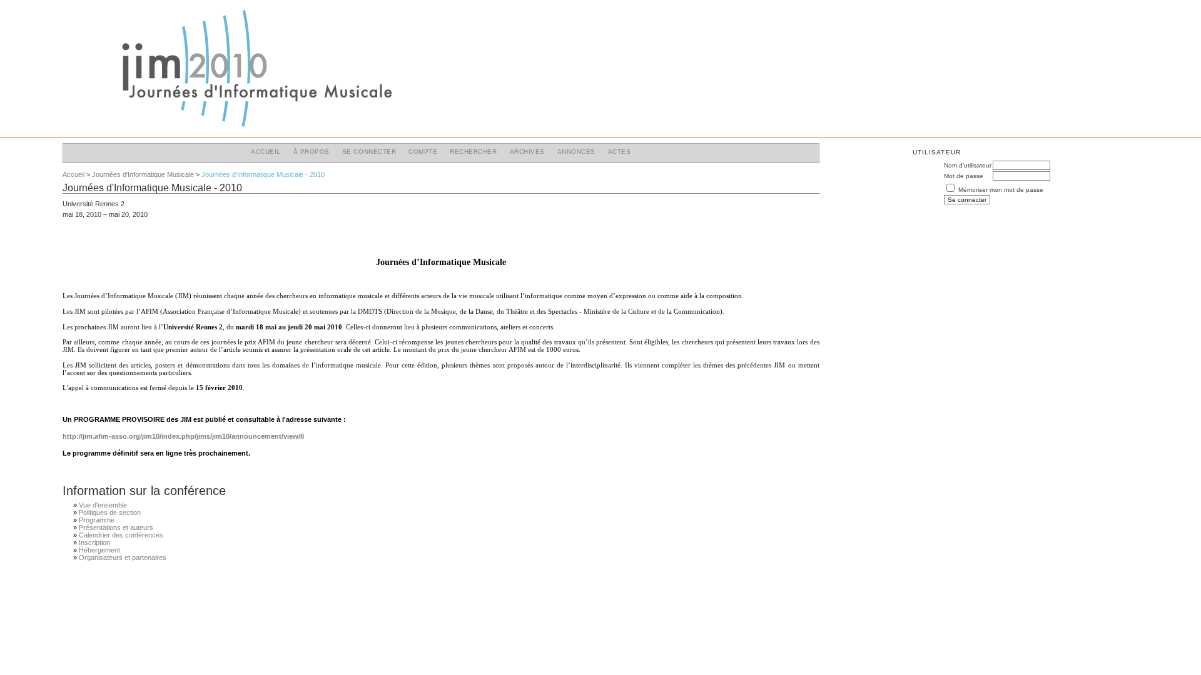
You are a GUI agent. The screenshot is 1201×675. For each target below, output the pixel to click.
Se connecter (369, 151)
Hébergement (99, 550)
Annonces (576, 151)
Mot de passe (963, 175)
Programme (96, 520)
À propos (311, 151)
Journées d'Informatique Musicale (143, 174)
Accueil (266, 151)
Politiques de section (110, 512)
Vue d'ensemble (103, 505)
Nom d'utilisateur (967, 165)
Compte (422, 151)
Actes (619, 151)
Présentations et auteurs (116, 527)
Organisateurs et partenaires (122, 557)
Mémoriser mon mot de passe (1000, 189)
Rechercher (473, 151)
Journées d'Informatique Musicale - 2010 (263, 174)
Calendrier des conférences (121, 535)
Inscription (94, 542)
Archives (527, 151)
